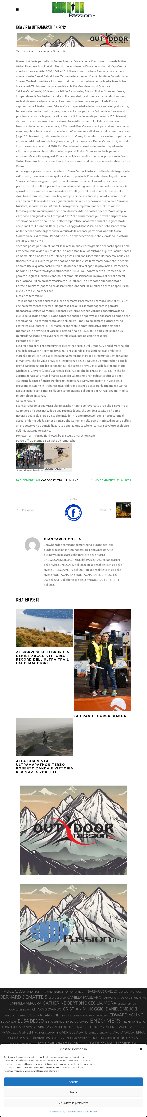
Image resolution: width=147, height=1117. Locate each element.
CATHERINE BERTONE (65, 1002)
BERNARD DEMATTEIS (23, 996)
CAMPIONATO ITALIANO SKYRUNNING (124, 997)
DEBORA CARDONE (43, 1015)
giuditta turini (58, 1038)
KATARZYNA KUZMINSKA (113, 1043)
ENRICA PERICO (55, 1021)
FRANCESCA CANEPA (130, 1027)
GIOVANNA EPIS (41, 1037)
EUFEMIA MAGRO (134, 1021)
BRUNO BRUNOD (57, 998)
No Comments (105, 480)
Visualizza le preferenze (73, 1103)
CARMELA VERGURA (25, 1003)
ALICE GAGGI (15, 991)
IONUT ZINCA (127, 1037)
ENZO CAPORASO (77, 1021)
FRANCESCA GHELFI (17, 1032)
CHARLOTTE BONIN (20, 1009)
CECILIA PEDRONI (127, 1003)
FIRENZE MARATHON (101, 1027)
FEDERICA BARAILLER (74, 1027)
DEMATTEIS (66, 1016)
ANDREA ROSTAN (58, 991)
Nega (73, 1092)
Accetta (73, 1081)
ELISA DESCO (31, 1020)
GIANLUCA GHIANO (98, 1033)
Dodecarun (102, 1015)
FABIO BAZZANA (27, 1027)
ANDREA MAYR (36, 991)
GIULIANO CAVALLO (77, 1038)
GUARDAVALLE (108, 1038)
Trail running (68, 480)
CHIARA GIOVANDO (46, 1009)
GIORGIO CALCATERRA (127, 1032)
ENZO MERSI (106, 1020)
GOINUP (93, 1038)
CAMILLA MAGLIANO (84, 997)
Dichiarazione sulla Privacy (82, 1111)
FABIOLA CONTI (48, 1027)
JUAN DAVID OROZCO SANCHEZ (61, 1043)
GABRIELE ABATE (73, 1032)
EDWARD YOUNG (126, 1014)
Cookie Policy (57, 1111)
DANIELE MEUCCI (121, 1009)
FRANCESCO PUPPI (46, 1032)
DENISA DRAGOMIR (83, 1015)
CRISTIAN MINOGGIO (83, 1008)
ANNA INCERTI (78, 991)
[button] (141, 1049)
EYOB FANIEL (9, 1027)
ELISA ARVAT (8, 1021)
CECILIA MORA (102, 1003)
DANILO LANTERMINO (14, 1015)
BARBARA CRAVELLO (102, 991)
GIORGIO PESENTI (19, 1037)
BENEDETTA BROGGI (130, 991)
